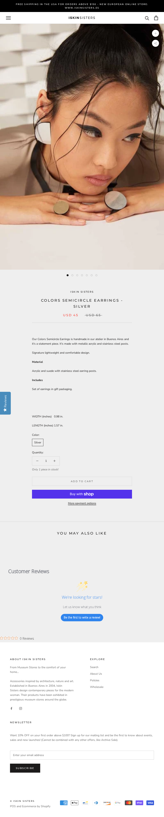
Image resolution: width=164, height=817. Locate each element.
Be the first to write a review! (82, 617)
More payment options (82, 503)
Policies (94, 680)
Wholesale (96, 687)
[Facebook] (11, 708)
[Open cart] (156, 18)
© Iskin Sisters (22, 801)
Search (94, 667)
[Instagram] (20, 708)
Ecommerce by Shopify (36, 806)
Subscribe (25, 768)
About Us (96, 674)
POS (13, 806)
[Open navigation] (8, 18)
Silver (37, 442)
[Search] (147, 18)
